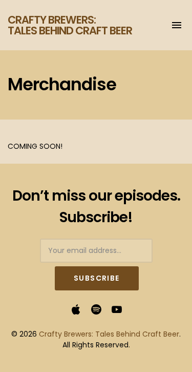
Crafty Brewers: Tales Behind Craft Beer (70, 25)
